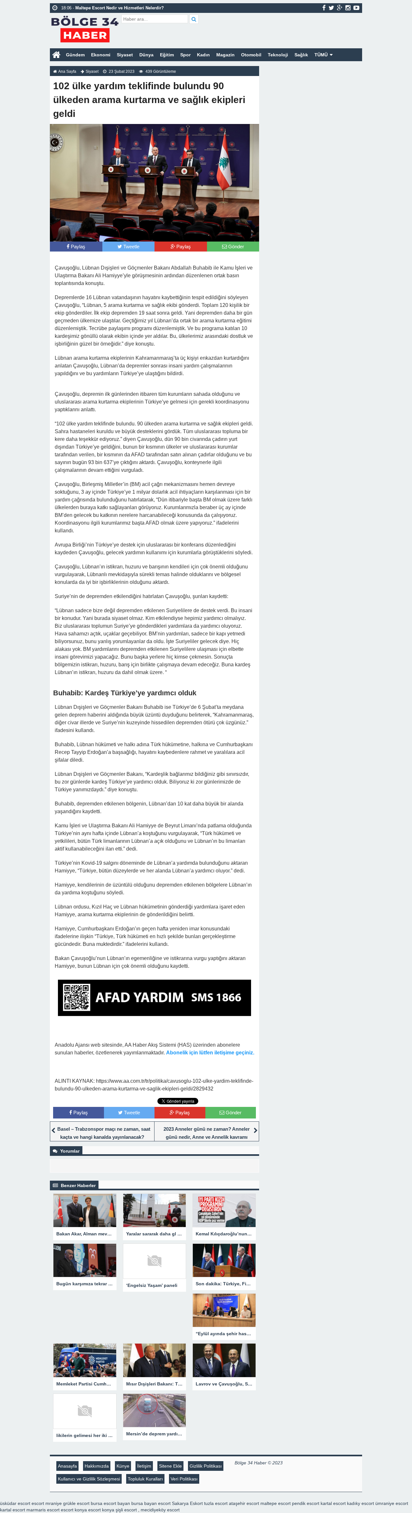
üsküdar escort (15, 1503)
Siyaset (125, 54)
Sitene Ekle (170, 1466)
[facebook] (324, 7)
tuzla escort (216, 1503)
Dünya (146, 54)
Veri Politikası (184, 1478)
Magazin (225, 54)
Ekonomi (100, 54)
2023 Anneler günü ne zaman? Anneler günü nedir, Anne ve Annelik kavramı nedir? (207, 1137)
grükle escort (76, 1503)
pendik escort (305, 1503)
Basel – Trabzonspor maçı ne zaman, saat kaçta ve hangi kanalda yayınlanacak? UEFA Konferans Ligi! (103, 1137)
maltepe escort (275, 1503)
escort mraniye (47, 1503)
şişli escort (126, 1509)
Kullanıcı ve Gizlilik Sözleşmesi (89, 1478)
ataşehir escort (244, 1503)
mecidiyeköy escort (160, 1509)
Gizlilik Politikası (206, 1466)
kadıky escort (360, 1503)
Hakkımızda (97, 1466)
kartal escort (333, 1503)
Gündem (75, 54)
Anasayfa (67, 1466)
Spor (185, 54)
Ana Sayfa (67, 71)
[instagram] (348, 7)
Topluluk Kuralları (145, 1478)
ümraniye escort (391, 1503)
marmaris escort (43, 1509)
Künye (123, 1466)
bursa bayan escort (151, 1503)
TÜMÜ (321, 54)
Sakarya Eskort (187, 1503)
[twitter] (331, 7)
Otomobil (251, 54)
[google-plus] (339, 7)
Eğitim (167, 54)
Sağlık (301, 54)
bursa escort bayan (110, 1503)
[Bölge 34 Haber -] (85, 28)
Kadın (203, 54)
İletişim (144, 1466)
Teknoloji (278, 54)
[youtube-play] (356, 7)
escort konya (74, 1509)
